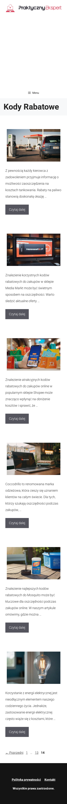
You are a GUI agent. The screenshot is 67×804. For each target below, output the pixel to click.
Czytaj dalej (17, 209)
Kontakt (49, 779)
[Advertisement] (33, 52)
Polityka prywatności (26, 779)
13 (37, 753)
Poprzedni (14, 753)
